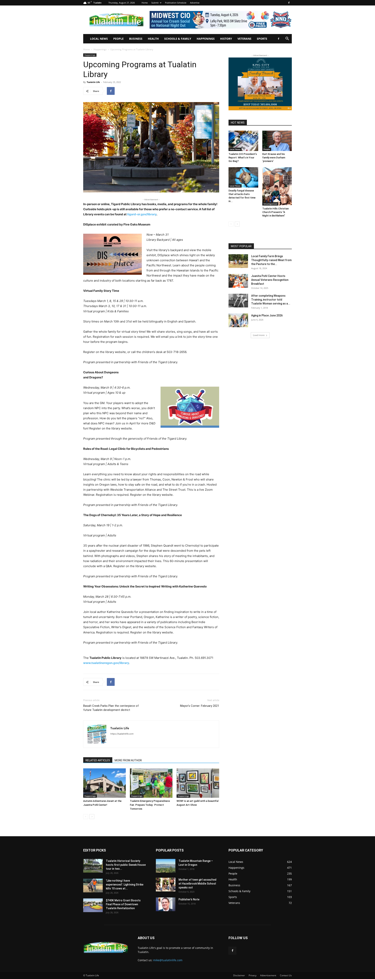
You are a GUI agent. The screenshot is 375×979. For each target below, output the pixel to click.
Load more (259, 335)
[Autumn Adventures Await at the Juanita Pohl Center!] (104, 783)
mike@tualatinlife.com (167, 960)
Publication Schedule (175, 2)
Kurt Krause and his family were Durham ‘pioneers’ (273, 158)
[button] (287, 39)
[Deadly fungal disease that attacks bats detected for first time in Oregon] (243, 177)
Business (135, 38)
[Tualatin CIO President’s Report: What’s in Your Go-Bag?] (243, 141)
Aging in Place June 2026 (267, 315)
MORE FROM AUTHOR (128, 760)
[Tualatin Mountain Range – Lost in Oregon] (165, 866)
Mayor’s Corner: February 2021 (199, 706)
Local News (99, 38)
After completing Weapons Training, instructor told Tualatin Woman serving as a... (270, 299)
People (118, 38)
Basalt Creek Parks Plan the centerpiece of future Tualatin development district (111, 708)
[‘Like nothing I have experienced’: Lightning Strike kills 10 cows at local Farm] (93, 885)
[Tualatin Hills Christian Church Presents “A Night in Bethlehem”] (277, 186)
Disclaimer (239, 975)
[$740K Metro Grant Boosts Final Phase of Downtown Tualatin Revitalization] (93, 905)
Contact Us (286, 975)
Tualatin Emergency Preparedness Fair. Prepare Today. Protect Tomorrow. (150, 804)
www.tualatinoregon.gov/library (106, 663)
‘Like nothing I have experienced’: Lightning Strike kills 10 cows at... (124, 884)
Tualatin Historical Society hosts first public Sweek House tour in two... (126, 864)
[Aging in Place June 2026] (238, 320)
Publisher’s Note (189, 899)
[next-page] (91, 816)
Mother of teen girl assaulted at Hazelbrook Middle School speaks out (197, 883)
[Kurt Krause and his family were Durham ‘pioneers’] (277, 141)
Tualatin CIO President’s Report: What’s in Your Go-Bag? (243, 158)
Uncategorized (270, 203)
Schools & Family (177, 38)
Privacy (252, 975)
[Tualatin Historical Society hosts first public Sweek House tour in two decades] (93, 866)
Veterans (244, 38)
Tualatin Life (93, 82)
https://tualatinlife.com (122, 733)
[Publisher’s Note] (165, 904)
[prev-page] (85, 816)
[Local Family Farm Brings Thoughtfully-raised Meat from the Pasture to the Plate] (238, 261)
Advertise (194, 2)
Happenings (206, 38)
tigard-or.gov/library (141, 214)
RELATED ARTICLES (98, 760)
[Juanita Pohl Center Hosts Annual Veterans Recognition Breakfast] (238, 281)
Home (145, 2)
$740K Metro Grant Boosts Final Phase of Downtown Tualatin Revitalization (123, 904)
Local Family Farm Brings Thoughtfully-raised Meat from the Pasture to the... (271, 260)
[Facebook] (289, 2)
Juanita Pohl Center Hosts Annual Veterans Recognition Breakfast (269, 279)
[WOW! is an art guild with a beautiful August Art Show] (198, 783)
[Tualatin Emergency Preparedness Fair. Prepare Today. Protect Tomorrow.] (151, 783)
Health (153, 38)
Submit (155, 2)
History (226, 38)
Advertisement (268, 975)
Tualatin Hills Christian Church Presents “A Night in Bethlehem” (275, 212)
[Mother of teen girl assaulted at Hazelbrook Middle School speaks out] (165, 884)
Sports (262, 38)
